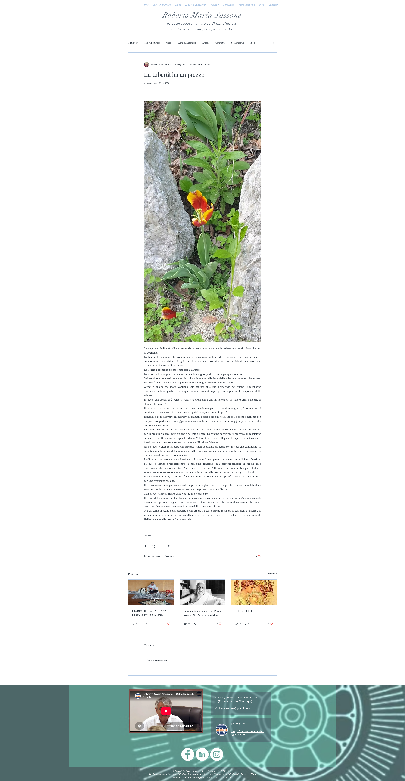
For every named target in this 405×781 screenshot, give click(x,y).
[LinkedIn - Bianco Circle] (202, 754)
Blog (252, 43)
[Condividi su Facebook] (145, 546)
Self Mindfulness (152, 43)
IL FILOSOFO (243, 611)
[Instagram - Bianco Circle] (216, 754)
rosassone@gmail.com (235, 708)
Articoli (205, 43)
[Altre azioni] (259, 64)
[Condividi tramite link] (168, 546)
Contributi (220, 43)
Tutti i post (133, 43)
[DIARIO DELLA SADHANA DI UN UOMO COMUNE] (151, 592)
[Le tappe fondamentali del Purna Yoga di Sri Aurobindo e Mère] (202, 592)
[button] (272, 43)
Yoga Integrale (237, 43)
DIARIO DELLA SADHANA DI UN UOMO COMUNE (149, 613)
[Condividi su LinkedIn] (160, 546)
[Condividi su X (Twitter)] (153, 546)
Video (168, 43)
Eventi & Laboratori (187, 43)
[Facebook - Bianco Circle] (187, 754)
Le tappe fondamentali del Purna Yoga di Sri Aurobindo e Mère (202, 613)
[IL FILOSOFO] (254, 592)
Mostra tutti (271, 574)
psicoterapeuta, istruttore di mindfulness (202, 23)
